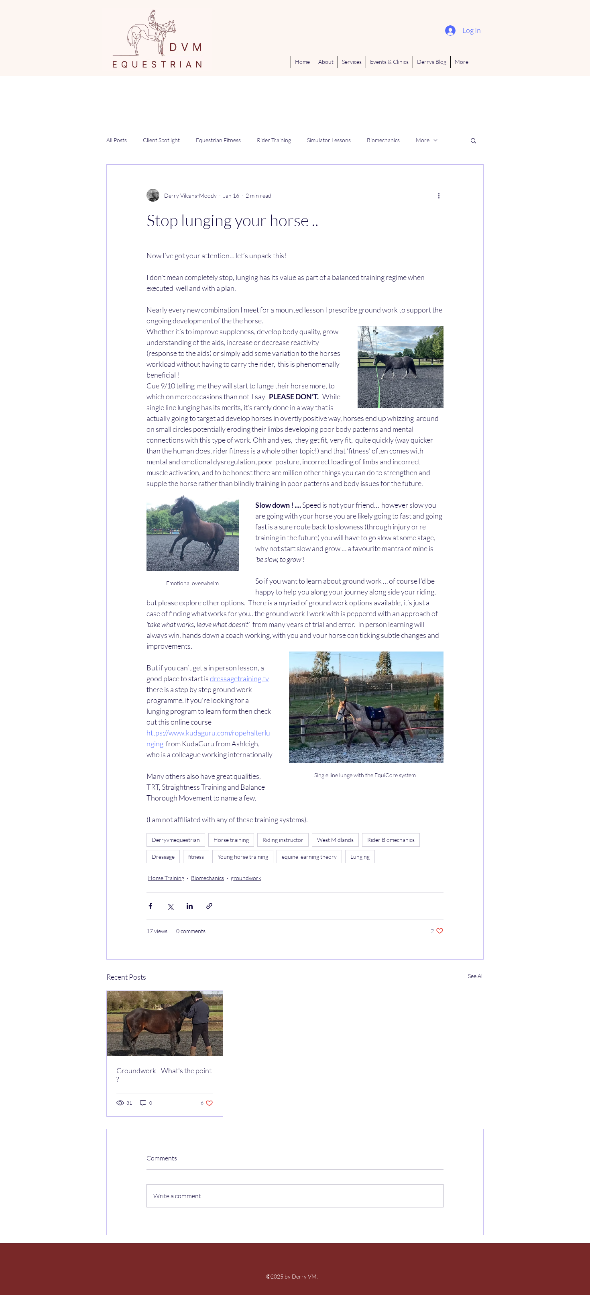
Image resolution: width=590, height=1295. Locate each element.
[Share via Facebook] (150, 906)
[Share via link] (209, 906)
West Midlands (335, 839)
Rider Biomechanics (391, 839)
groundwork (246, 877)
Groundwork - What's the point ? (164, 1075)
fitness (196, 856)
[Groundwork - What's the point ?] (165, 1023)
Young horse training (243, 856)
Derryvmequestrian (176, 839)
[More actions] (439, 195)
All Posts (116, 140)
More (422, 140)
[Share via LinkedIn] (189, 906)
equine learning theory (309, 856)
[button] (473, 140)
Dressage (163, 856)
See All (476, 975)
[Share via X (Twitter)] (170, 906)
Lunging (360, 856)
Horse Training (166, 877)
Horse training (231, 839)
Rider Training (274, 140)
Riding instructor (282, 839)
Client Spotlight (161, 140)
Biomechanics (383, 140)
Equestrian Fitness (218, 140)
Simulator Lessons (329, 140)
